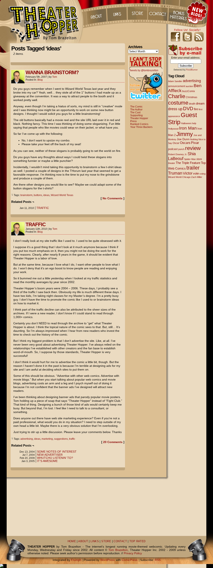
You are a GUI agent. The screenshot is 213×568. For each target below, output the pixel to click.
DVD (188, 108)
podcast (173, 149)
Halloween (186, 123)
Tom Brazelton (118, 550)
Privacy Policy (133, 553)
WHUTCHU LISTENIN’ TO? (55, 457)
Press (133, 121)
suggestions (61, 438)
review (193, 148)
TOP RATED (137, 541)
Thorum (179, 12)
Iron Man (188, 128)
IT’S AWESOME (47, 461)
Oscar (176, 143)
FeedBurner (192, 70)
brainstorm (26, 195)
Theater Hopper (46, 21)
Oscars (185, 143)
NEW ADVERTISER (50, 454)
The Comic (136, 106)
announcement (176, 86)
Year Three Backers (141, 127)
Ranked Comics (139, 124)
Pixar (195, 143)
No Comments (113, 198)
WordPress (107, 560)
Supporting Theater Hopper (139, 117)
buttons (38, 195)
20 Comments (113, 442)
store (199, 159)
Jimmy (184, 134)
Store (137, 12)
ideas (46, 195)
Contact (158, 12)
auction (189, 86)
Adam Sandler (175, 81)
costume (178, 103)
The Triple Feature (188, 163)
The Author (136, 109)
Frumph (76, 560)
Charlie (176, 96)
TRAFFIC (42, 208)
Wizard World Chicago (179, 177)
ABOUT (83, 541)
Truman (175, 173)
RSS (158, 560)
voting (202, 173)
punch (181, 149)
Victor (187, 173)
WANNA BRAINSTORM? (52, 72)
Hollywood (173, 128)
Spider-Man (190, 159)
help (194, 123)
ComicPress (129, 560)
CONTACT (120, 541)
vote (196, 173)
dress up (175, 109)
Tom (54, 76)
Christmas (191, 97)
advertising (26, 438)
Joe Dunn (183, 139)
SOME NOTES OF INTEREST (57, 451)
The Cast (135, 112)
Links (116, 12)
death (192, 103)
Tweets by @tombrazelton (143, 70)
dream (200, 103)
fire (196, 109)
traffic (72, 438)
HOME (72, 541)
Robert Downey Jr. (177, 154)
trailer (192, 168)
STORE (106, 541)
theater (171, 163)
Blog (40, 79)
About (95, 12)
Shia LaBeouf (182, 156)
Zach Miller (196, 177)
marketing (47, 438)
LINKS (94, 541)
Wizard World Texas (62, 195)
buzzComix (188, 91)
